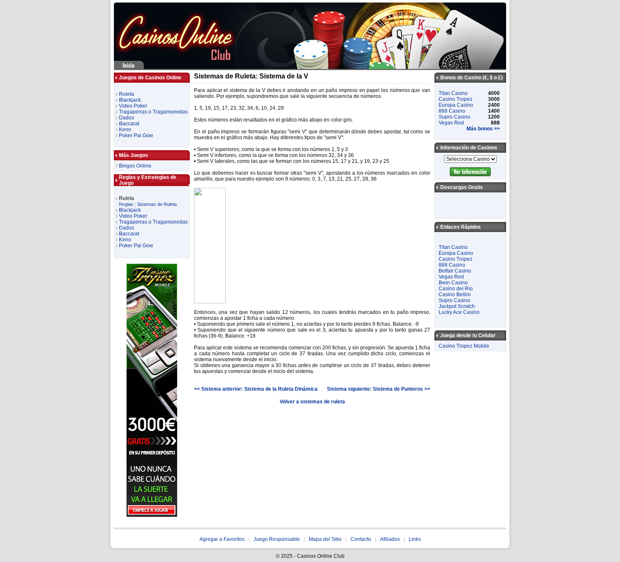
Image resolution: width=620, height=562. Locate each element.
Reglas (126, 204)
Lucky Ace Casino (459, 312)
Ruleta (126, 94)
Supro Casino (454, 117)
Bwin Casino (453, 283)
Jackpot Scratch (457, 306)
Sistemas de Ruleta (157, 204)
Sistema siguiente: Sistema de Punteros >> (378, 389)
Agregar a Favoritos (222, 539)
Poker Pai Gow (136, 135)
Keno (125, 129)
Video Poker (133, 106)
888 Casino (452, 111)
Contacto (360, 539)
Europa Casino (456, 105)
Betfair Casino (455, 271)
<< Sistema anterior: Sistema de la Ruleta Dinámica (256, 389)
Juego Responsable (276, 539)
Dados (126, 118)
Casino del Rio (456, 289)
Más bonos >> (483, 129)
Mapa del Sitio (325, 539)
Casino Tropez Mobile (464, 346)
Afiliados (390, 539)
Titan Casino (453, 93)
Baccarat (129, 124)
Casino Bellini (455, 294)
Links (415, 539)
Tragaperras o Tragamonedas (153, 112)
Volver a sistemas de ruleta (312, 402)
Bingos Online (135, 166)
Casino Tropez (455, 99)
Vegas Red (451, 123)
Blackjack (130, 100)
